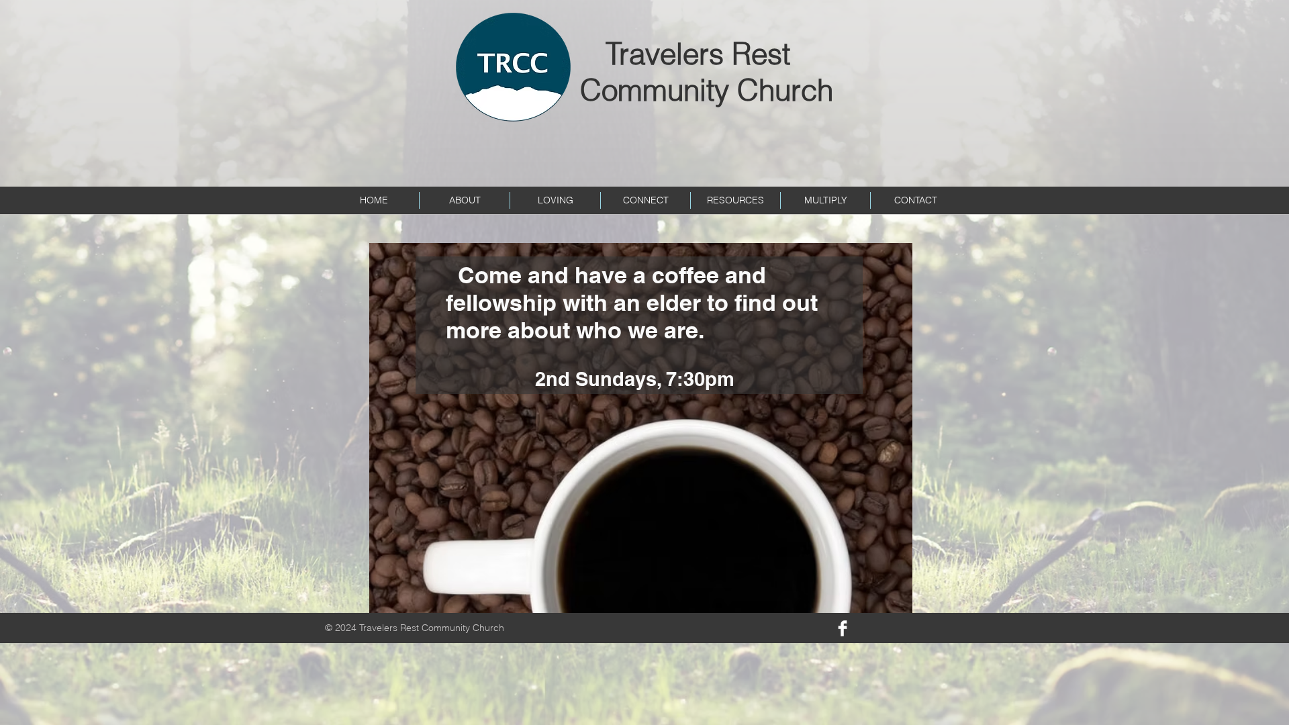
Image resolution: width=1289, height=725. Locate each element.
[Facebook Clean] (842, 628)
